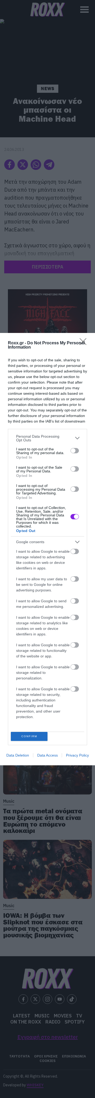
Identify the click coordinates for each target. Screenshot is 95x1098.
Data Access (47, 755)
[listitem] (47, 438)
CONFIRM (29, 736)
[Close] (85, 343)
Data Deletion (17, 755)
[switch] (74, 450)
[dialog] (47, 549)
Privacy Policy (77, 755)
